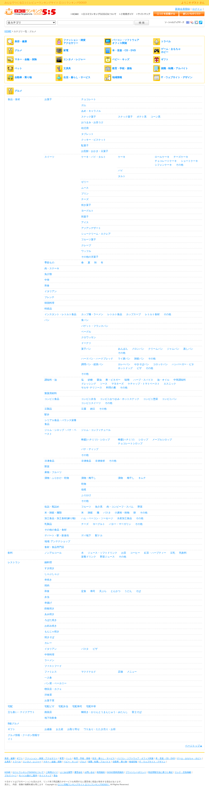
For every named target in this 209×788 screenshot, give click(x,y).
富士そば (137, 712)
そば (138, 591)
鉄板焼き (49, 608)
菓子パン (86, 348)
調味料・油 (50, 379)
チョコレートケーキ (166, 161)
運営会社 (78, 772)
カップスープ (133, 314)
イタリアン (50, 291)
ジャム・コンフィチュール (96, 430)
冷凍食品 (49, 460)
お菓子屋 (49, 700)
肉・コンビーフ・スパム (120, 506)
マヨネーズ (117, 383)
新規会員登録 (182, 9)
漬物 (120, 478)
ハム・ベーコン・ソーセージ (97, 518)
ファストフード (53, 666)
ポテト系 (142, 116)
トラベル (166, 41)
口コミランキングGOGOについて (28, 772)
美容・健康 (21, 41)
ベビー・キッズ (120, 59)
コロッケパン (160, 364)
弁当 (46, 597)
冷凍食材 (100, 460)
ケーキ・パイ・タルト (93, 156)
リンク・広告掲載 (183, 772)
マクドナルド (88, 671)
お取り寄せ (73, 729)
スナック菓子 (88, 116)
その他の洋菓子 (89, 256)
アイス (85, 222)
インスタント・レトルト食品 (60, 314)
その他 (179, 164)
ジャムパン (173, 348)
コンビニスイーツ (91, 403)
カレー (48, 643)
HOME (7, 31)
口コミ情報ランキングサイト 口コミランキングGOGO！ (84, 784)
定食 (83, 591)
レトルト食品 (114, 314)
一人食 (48, 677)
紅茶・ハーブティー (155, 552)
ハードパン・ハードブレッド (97, 358)
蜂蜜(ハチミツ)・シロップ (95, 439)
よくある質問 (66, 772)
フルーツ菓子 (88, 239)
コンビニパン (169, 399)
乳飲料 (183, 552)
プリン (85, 193)
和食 (46, 285)
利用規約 (101, 772)
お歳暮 (48, 729)
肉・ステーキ (51, 268)
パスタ (107, 512)
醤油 (99, 379)
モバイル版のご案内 (28, 775)
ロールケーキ (162, 156)
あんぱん (123, 348)
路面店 (48, 712)
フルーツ (86, 506)
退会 (55, 775)
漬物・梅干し (88, 478)
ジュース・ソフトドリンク (102, 552)
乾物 (83, 483)
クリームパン (155, 348)
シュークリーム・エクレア (96, 233)
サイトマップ (45, 775)
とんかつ (115, 591)
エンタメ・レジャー (74, 59)
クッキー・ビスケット (93, 139)
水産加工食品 (124, 518)
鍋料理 (48, 562)
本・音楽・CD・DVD (124, 50)
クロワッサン (88, 337)
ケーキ (121, 156)
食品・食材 (14, 99)
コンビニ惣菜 (150, 399)
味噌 (127, 379)
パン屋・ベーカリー (55, 683)
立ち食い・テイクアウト (21, 712)
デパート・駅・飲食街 (56, 535)
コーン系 (155, 116)
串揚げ (48, 602)
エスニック (170, 383)
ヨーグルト (87, 210)
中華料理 (49, 654)
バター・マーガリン (120, 524)
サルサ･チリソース (91, 387)
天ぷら (103, 591)
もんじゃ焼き (51, 631)
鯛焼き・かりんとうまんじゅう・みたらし (104, 712)
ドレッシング (88, 383)
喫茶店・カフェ (53, 689)
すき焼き (49, 568)
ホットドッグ (125, 368)
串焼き (48, 579)
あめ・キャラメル (91, 111)
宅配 (10, 706)
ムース (85, 187)
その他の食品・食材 (55, 529)
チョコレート (88, 99)
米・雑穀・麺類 (53, 512)
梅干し (130, 478)
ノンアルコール (53, 552)
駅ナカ (98, 535)
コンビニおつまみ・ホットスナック (119, 399)
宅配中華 (91, 706)
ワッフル (86, 251)
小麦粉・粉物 (122, 512)
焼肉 (46, 585)
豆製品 (48, 408)
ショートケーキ (189, 161)
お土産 (59, 729)
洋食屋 (48, 694)
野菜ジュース (107, 556)
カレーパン (124, 364)
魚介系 (98, 506)
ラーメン (49, 660)
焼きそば (49, 637)
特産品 (48, 308)
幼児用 (85, 128)
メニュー (132, 671)
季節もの (49, 262)
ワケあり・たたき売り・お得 (100, 729)
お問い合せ (89, 772)
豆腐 (83, 408)
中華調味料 (179, 379)
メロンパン (138, 348)
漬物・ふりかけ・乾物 (56, 478)
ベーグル (86, 331)
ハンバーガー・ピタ (183, 364)
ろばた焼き (50, 620)
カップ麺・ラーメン (92, 314)
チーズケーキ (180, 156)
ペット (18, 68)
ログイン (197, 9)
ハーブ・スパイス (143, 379)
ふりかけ (86, 495)
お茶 (123, 552)
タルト (121, 176)
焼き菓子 (86, 205)
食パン (85, 320)
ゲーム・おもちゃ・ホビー (189, 758)
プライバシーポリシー (136, 772)
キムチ (142, 478)
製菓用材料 (50, 393)
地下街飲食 (50, 717)
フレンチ (49, 297)
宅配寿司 (77, 706)
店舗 (120, 671)
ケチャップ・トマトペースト (144, 383)
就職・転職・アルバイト (174, 68)
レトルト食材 (152, 314)
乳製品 (48, 524)
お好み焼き (50, 625)
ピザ (139, 368)
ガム (83, 105)
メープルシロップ (162, 439)
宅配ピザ (49, 706)
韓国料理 (49, 302)
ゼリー (85, 182)
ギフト (164, 59)
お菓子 (48, 99)
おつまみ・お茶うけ (92, 122)
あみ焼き (49, 614)
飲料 (10, 552)
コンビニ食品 (51, 399)
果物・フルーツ (53, 472)
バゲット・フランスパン (94, 326)
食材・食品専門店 (54, 547)
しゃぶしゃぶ (51, 574)
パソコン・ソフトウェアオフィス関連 (125, 41)
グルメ (18, 50)
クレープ (86, 245)
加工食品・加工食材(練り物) (60, 518)
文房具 (67, 68)
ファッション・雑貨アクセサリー (74, 41)
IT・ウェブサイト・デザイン (176, 77)
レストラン (14, 562)
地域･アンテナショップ (57, 541)
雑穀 (90, 512)
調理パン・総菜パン (92, 364)
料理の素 (111, 387)
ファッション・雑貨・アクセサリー (41, 758)
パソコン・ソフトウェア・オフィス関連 (135, 758)
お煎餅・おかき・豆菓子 (94, 151)
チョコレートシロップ (130, 443)
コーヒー (135, 552)
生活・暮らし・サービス (76, 77)
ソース (103, 383)
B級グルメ (13, 723)
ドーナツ (86, 343)
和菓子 (85, 216)
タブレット (87, 134)
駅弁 (46, 414)
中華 (46, 279)
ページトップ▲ (193, 745)
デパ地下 (86, 535)
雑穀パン (139, 358)
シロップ (143, 439)
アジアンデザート (91, 228)
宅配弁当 (63, 706)
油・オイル (163, 379)
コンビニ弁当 (88, 399)
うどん (128, 591)
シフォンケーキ (163, 164)
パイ (120, 170)
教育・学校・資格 (122, 68)
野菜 (46, 466)
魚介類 (48, 274)
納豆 (92, 408)
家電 (65, 50)
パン (46, 320)
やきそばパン (141, 364)
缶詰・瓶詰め (51, 506)
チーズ (85, 199)
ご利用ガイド (52, 772)
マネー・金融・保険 (26, 59)
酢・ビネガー (113, 379)
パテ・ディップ (89, 449)
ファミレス (50, 671)
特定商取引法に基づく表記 (160, 772)
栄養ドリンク (88, 556)
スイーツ (49, 156)
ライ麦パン (124, 358)
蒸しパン (188, 348)
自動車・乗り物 (23, 77)
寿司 (92, 591)
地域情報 (117, 77)
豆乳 (172, 552)
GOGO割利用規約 (115, 772)
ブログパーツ (10, 775)
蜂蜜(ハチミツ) (126, 439)
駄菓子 (85, 145)
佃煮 (83, 489)
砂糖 (90, 379)
